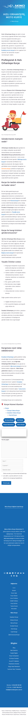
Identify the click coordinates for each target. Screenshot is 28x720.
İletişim (14, 590)
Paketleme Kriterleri (14, 664)
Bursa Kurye (14, 623)
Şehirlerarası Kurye (14, 634)
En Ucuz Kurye (9, 420)
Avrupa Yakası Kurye (13, 410)
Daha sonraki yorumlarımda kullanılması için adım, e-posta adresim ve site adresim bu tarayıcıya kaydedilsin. (15, 476)
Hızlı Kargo (14, 629)
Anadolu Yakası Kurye (14, 413)
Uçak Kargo (14, 632)
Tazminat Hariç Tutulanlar (14, 669)
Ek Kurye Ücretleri (14, 658)
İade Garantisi (14, 650)
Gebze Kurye (23, 714)
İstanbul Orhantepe (7, 357)
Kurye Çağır (14, 593)
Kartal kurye (14, 200)
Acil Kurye (20, 420)
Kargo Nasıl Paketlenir (14, 666)
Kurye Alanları (14, 595)
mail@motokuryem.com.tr (14, 689)
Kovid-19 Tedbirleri (14, 661)
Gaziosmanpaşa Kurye (7, 712)
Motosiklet (14, 608)
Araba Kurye (8, 710)
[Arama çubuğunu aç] (20, 15)
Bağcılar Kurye (17, 712)
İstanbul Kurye (14, 617)
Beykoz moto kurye (7, 253)
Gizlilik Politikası (14, 601)
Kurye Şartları (14, 603)
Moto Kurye (15, 21)
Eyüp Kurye (16, 714)
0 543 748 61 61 (17, 687)
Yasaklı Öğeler (14, 653)
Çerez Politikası (14, 598)
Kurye (7, 408)
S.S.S (14, 588)
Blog (14, 647)
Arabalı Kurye (14, 626)
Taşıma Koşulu (14, 606)
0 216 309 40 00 (16, 685)
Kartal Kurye (13, 415)
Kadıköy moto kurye (7, 50)
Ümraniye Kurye (9, 714)
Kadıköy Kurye (15, 710)
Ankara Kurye (14, 620)
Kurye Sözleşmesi (14, 656)
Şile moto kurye (15, 366)
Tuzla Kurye (23, 710)
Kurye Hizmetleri (9, 424)
